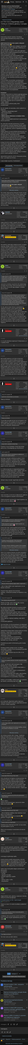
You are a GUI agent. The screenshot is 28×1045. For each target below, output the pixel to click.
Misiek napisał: (5, 415)
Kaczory (25, 696)
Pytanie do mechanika (13, 987)
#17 (26, 844)
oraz (6, 564)
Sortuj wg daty (9, 165)
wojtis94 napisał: (5, 274)
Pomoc (23, 1039)
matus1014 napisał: (6, 292)
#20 (26, 950)
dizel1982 (6, 987)
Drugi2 (7, 838)
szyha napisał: (5, 178)
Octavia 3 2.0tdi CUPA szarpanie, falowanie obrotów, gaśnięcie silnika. (15, 1008)
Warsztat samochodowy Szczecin (14, 1043)
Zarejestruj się (5, 9)
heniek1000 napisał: (6, 538)
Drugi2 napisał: (5, 909)
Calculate (6, 995)
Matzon (5, 1010)
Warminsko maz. (23, 217)
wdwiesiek (8, 926)
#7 (26, 356)
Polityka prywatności (16, 1039)
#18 (26, 893)
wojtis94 (7, 212)
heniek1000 (8, 432)
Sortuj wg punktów (18, 165)
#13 (26, 578)
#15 (26, 717)
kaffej (5, 1003)
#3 (26, 219)
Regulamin (8, 1039)
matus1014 (8, 168)
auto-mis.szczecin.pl (23, 335)
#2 (26, 175)
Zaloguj (13, 9)
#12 (26, 514)
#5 (26, 271)
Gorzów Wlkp (24, 239)
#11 (26, 492)
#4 (26, 242)
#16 (26, 770)
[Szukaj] (26, 1)
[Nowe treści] (23, 1)
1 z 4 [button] (9, 973)
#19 (26, 931)
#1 (26, 34)
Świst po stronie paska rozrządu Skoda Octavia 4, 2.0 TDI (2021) (15, 993)
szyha (3, 26)
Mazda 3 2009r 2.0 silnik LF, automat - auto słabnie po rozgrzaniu (15, 1016)
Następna (14, 973)
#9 (26, 412)
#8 (26, 391)
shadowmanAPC (7, 1018)
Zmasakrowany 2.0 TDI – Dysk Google (11, 900)
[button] (2, 2)
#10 (26, 438)
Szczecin (25, 334)
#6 (26, 338)
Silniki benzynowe (15, 1018)
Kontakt (3, 1039)
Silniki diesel (11, 995)
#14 (26, 698)
